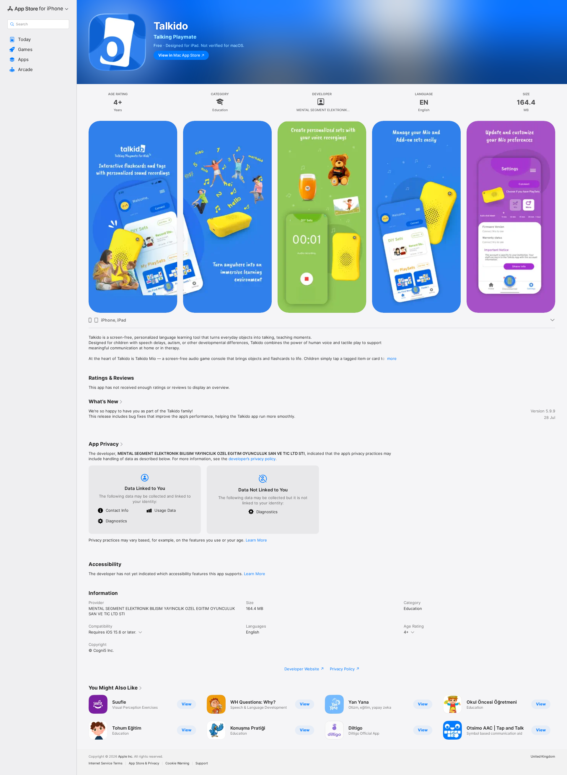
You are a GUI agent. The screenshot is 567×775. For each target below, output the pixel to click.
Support (201, 763)
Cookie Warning (177, 763)
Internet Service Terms (106, 763)
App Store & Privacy (144, 763)
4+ (406, 632)
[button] (38, 39)
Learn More (256, 540)
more (392, 358)
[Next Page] (561, 717)
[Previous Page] (83, 717)
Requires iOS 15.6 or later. (112, 632)
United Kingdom (543, 756)
